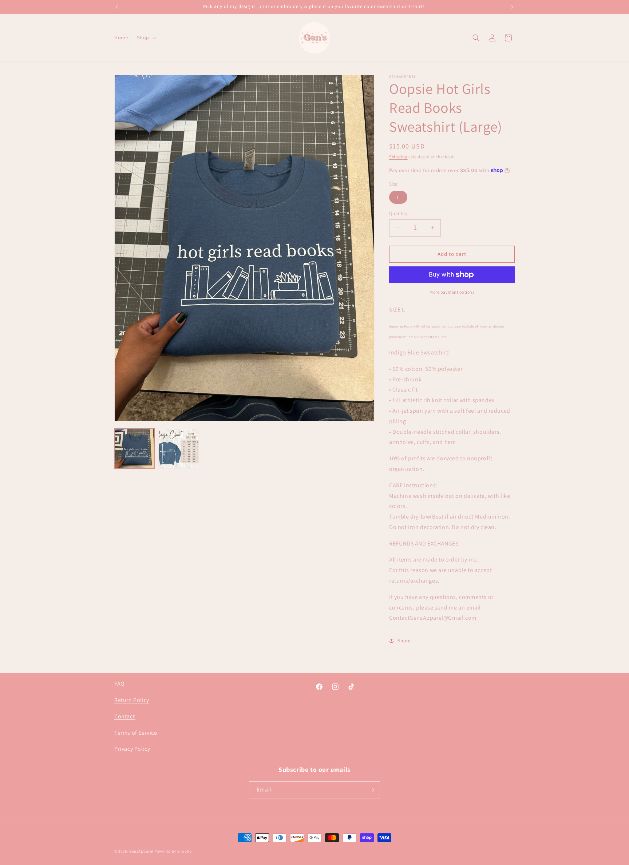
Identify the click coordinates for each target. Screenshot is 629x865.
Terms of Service (135, 733)
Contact (124, 716)
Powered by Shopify (173, 851)
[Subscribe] (372, 789)
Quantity (398, 213)
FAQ (119, 683)
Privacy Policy (132, 749)
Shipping (398, 156)
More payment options (452, 292)
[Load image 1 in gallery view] (134, 449)
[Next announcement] (512, 7)
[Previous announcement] (117, 7)
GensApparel (141, 851)
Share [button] (404, 640)
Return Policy (131, 700)
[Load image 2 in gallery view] (178, 449)
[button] (145, 37)
